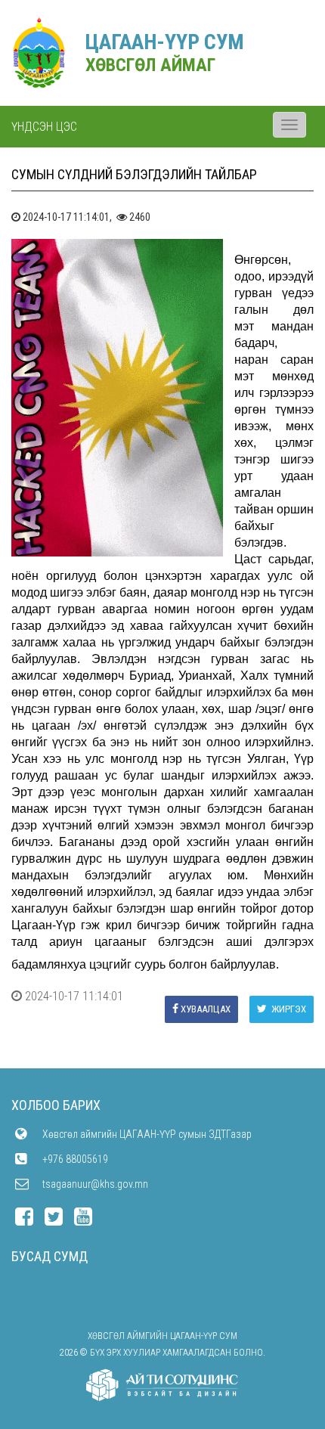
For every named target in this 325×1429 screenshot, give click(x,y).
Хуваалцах (206, 1009)
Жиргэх (287, 1009)
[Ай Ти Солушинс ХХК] (162, 1385)
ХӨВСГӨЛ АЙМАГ (150, 65)
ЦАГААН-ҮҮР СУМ (164, 41)
